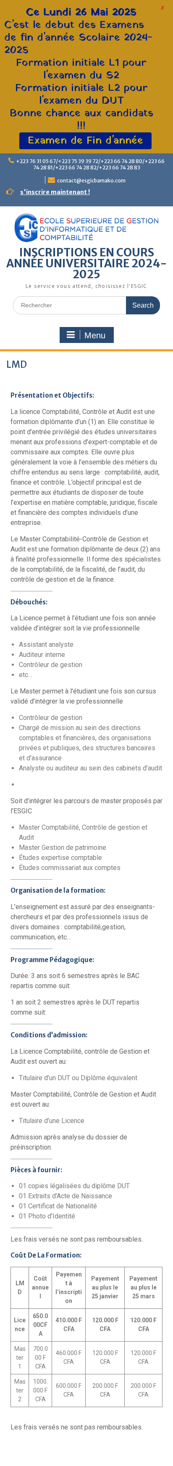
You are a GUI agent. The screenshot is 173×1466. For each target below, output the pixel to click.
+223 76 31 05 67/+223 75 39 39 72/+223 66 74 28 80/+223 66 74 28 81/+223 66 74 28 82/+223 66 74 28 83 (90, 164)
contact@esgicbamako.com (91, 180)
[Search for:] (86, 305)
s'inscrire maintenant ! (55, 192)
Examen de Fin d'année (85, 140)
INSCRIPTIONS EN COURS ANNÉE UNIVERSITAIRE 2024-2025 (86, 263)
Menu (94, 335)
